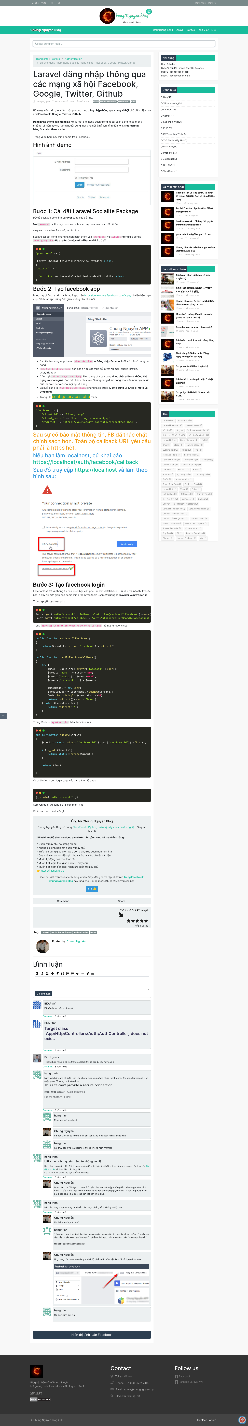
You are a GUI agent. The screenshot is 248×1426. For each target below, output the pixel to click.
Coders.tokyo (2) (193, 528)
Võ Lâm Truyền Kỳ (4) (199, 435)
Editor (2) (196, 489)
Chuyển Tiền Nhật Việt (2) (175, 518)
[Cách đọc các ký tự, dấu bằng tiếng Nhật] (167, 344)
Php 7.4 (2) (168, 533)
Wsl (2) (203, 538)
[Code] (77, 973)
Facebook (184, 1376)
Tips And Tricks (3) (171, 454)
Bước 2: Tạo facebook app (175, 71)
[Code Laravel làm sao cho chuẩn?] (167, 331)
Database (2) (187, 494)
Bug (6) (179, 430)
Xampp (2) (203, 499)
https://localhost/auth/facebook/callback (85, 462)
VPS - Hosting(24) (173, 103)
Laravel (180, 29)
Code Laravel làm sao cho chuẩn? (194, 327)
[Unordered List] (72, 973)
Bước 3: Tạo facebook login (175, 75)
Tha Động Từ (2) (202, 474)
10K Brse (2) (168, 469)
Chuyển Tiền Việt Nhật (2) (175, 513)
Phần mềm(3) (170, 152)
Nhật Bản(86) (170, 146)
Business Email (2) (193, 484)
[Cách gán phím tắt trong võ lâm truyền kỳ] (167, 278)
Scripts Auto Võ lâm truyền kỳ (192, 366)
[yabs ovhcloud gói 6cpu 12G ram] (167, 238)
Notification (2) (170, 494)
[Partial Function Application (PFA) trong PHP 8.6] (167, 212)
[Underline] (47, 973)
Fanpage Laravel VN (190, 1381)
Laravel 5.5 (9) (185, 420)
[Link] (87, 973)
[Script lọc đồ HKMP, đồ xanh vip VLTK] (167, 396)
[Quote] (62, 973)
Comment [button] (48, 1016)
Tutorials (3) (207, 459)
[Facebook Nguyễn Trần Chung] (51, 3)
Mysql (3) (186, 450)
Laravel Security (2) (195, 533)
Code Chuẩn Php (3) (191, 464)
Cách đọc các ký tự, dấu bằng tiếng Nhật (195, 342)
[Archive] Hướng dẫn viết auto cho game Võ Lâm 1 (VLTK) (194, 316)
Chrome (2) (168, 538)
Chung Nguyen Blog (45, 30)
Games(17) (168, 115)
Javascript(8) (170, 158)
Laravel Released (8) (172, 425)
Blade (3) (178, 445)
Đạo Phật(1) (169, 165)
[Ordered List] (67, 973)
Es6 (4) (204, 440)
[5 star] (146, 921)
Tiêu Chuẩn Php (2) (172, 523)
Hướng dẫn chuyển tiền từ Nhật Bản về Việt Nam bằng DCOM (195, 303)
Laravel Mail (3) (191, 454)
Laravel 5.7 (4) (169, 440)
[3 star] (137, 921)
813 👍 (92, 888)
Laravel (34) (168, 420)
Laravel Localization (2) (174, 508)
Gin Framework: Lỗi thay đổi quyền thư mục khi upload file (194, 223)
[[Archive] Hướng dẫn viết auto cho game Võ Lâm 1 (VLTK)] (167, 318)
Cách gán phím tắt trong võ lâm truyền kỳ (193, 277)
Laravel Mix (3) (191, 459)
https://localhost (96, 469)
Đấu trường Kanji (163, 29)
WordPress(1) (170, 171)
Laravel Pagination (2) (199, 508)
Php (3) (198, 450)
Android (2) (168, 474)
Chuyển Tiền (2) (204, 494)
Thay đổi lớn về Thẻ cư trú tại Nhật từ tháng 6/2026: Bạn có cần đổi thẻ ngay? (195, 196)
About (212, 1420)
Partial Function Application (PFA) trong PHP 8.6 (194, 210)
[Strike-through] (52, 973)
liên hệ (35, 3)
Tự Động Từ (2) (184, 474)
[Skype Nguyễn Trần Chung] (58, 3)
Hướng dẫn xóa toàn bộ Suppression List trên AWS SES (195, 249)
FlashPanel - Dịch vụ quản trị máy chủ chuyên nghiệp (104, 827)
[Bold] (37, 973)
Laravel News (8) (194, 425)
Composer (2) (188, 499)
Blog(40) (167, 97)
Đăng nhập (200, 3)
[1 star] (128, 921)
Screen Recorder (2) (172, 528)
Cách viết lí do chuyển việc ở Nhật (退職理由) (194, 381)
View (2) (184, 489)
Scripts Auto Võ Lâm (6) (198, 430)
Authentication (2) (183, 479)
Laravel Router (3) (171, 459)
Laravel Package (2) (186, 538)
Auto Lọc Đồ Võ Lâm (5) (174, 435)
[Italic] (42, 973)
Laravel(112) (169, 109)
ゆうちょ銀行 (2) (170, 499)
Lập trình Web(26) (173, 121)
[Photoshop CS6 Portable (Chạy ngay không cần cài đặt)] (167, 357)
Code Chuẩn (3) (170, 464)
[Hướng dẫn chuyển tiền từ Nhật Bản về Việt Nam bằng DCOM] (167, 305)
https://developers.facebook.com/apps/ (107, 295)
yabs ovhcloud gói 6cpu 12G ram (193, 234)
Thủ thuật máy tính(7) (175, 140)
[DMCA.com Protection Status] (40, 1399)
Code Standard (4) (189, 440)
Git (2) (179, 533)
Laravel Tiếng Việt (198, 29)
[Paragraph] (57, 973)
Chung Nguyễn (43, 101)
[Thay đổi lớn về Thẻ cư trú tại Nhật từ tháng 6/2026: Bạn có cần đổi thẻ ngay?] (167, 196)
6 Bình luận (84, 101)
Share (121, 901)
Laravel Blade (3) (194, 445)
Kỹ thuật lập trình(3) (174, 134)
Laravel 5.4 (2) (169, 489)
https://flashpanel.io (52, 870)
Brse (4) (166, 445)
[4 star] (142, 921)
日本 (213, 29)
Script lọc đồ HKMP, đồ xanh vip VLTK (193, 394)
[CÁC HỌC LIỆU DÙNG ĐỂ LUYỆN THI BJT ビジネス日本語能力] (167, 292)
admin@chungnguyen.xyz (139, 1389)
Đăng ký (212, 3)
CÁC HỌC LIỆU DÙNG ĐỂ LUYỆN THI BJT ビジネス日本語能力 (195, 290)
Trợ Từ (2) (167, 479)
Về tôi (44, 3)
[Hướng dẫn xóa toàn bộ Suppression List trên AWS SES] (167, 251)
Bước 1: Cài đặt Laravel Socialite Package (182, 68)
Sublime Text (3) (170, 450)
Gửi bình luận (43, 993)
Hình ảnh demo (169, 64)
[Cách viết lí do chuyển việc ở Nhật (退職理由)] (167, 383)
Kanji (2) (197, 469)
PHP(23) (167, 128)
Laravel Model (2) (199, 518)
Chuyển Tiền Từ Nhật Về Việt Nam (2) (180, 504)
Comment (62, 901)
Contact (201, 1420)
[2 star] (133, 921)
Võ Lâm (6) (168, 430)
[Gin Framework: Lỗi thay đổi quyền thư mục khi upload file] (167, 225)
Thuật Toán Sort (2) (172, 484)
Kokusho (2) (183, 469)
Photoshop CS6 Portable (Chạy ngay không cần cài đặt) (192, 355)
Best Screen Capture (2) (196, 523)
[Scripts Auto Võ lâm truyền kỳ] (167, 370)
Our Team (36, 1392)
